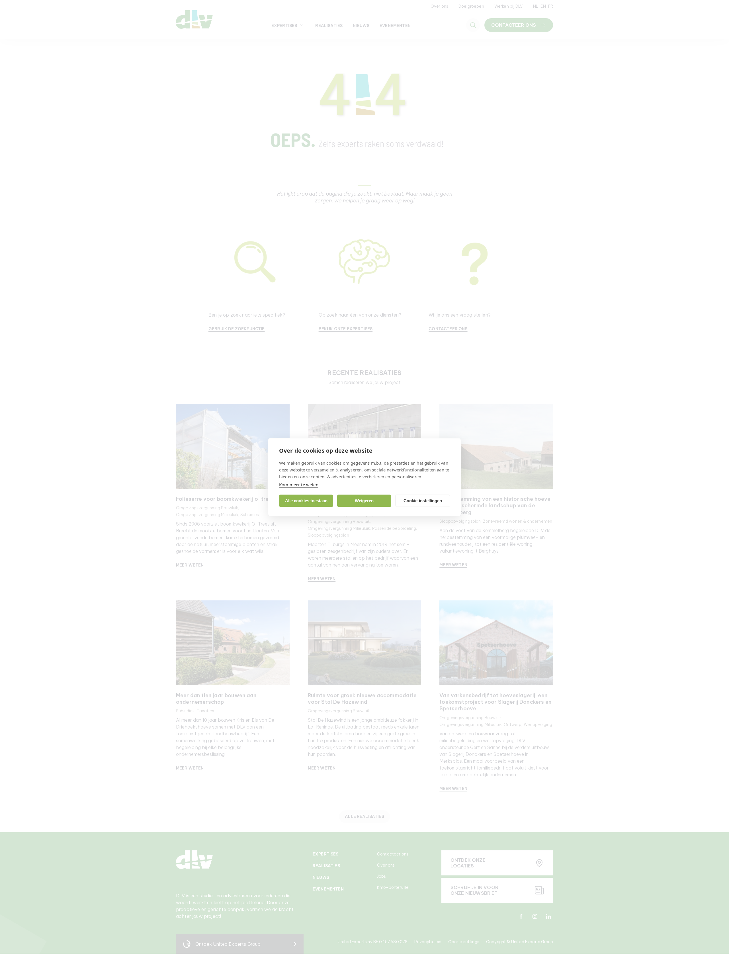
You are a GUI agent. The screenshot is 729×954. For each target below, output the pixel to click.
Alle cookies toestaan (306, 500)
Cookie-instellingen (423, 500)
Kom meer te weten (298, 484)
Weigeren (364, 500)
